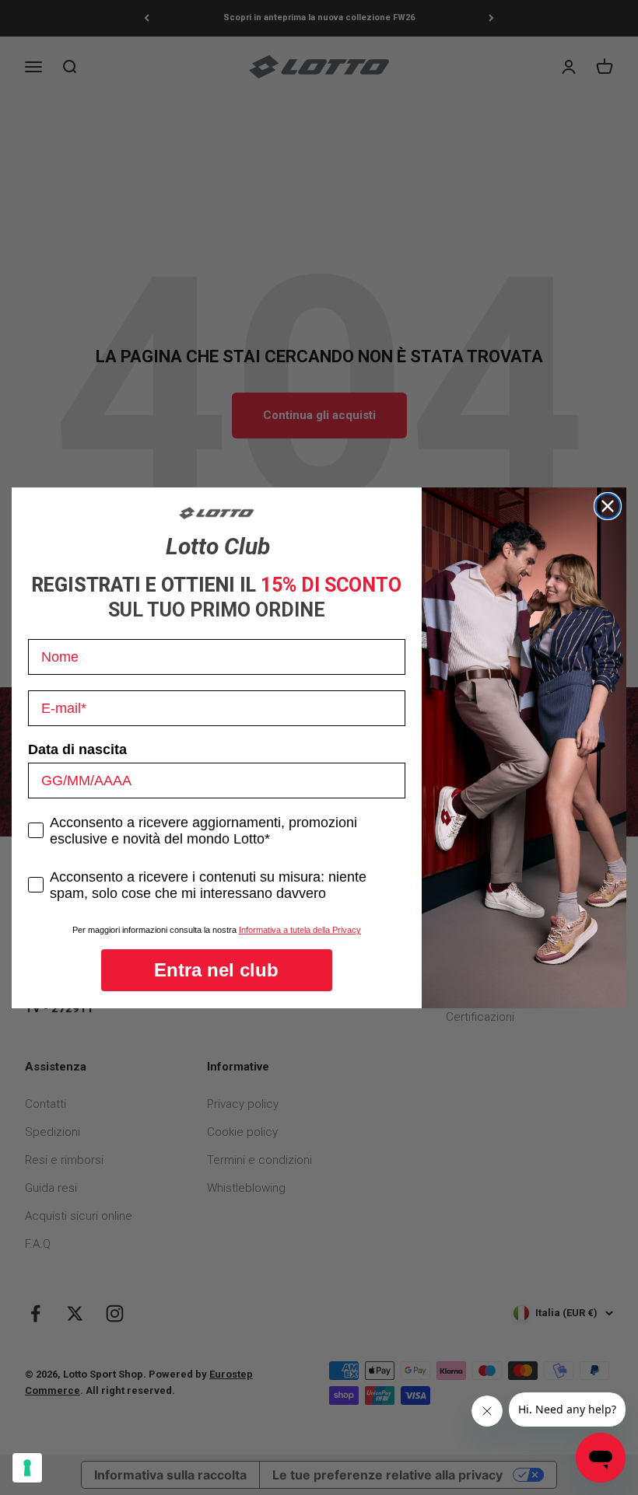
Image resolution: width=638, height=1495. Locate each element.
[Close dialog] (607, 506)
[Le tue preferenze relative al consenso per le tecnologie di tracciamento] (27, 1468)
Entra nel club (216, 969)
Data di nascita (77, 749)
